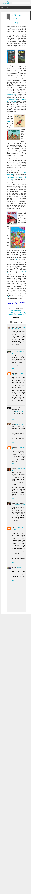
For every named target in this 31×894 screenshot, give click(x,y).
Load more (16, 610)
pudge (15, 314)
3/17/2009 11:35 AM (18, 328)
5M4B (12, 313)
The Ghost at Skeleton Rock (16, 100)
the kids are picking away (16, 18)
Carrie (13, 424)
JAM (24, 313)
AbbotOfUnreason (16, 327)
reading (20, 314)
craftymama (15, 528)
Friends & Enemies (16, 417)
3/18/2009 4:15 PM (20, 505)
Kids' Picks (15, 33)
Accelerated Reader (12, 94)
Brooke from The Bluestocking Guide (16, 409)
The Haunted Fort (12, 99)
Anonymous (15, 373)
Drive (17, 259)
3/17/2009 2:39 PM (20, 424)
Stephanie (14, 447)
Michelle (14, 468)
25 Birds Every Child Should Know (16, 178)
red (24, 314)
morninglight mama (16, 310)
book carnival (18, 313)
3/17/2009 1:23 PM (20, 411)
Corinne (14, 567)
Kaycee (13, 352)
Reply (13, 347)
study (8, 121)
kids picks (10, 314)
